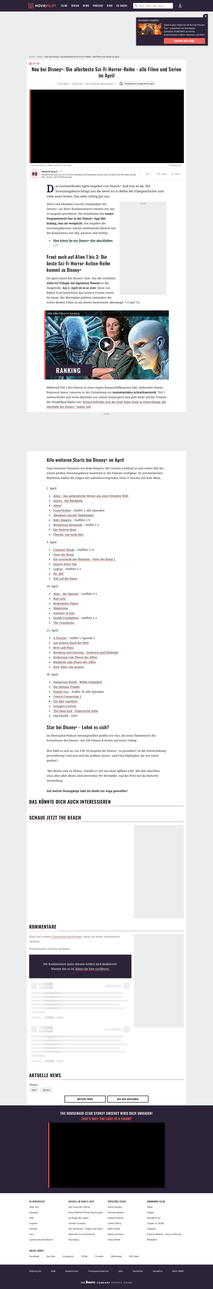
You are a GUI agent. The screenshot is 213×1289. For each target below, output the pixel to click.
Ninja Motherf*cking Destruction (85, 1212)
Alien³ (57, 505)
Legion (58, 569)
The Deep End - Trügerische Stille (75, 711)
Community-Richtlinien (66, 936)
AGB (53, 1271)
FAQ (31, 1217)
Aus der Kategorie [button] (128, 1099)
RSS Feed (134, 1256)
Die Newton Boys (64, 530)
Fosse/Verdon (62, 510)
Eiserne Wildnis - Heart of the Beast (165, 1234)
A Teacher (60, 638)
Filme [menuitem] (64, 5)
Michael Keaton (116, 1212)
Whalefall (152, 1239)
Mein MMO (178, 1271)
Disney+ (46, 1090)
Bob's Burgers (62, 520)
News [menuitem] (86, 5)
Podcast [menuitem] (98, 5)
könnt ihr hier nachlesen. (92, 969)
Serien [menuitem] (75, 5)
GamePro (157, 1271)
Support (33, 1223)
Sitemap (33, 1212)
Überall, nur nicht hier (68, 534)
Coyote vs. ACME (155, 1223)
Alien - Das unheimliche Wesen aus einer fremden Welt (90, 496)
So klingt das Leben (78, 1217)
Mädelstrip (60, 608)
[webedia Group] (106, 1283)
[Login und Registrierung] (180, 6)
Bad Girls (59, 598)
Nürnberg (73, 1239)
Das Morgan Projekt (66, 687)
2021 (34, 1090)
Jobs (121, 1271)
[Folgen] (60, 171)
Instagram (68, 1256)
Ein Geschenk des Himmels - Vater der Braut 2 (84, 559)
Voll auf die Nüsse (65, 578)
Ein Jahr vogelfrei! (65, 701)
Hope (149, 1206)
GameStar (138, 1271)
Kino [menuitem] (110, 5)
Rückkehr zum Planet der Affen (74, 662)
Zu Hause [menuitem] (121, 5)
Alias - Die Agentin (66, 594)
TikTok (84, 1256)
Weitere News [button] (85, 1099)
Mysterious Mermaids (67, 525)
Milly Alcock (114, 1228)
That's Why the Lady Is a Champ (106, 1118)
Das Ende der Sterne (79, 1206)
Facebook (34, 1256)
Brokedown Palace (65, 603)
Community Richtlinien (41, 1239)
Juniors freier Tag (65, 564)
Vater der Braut (63, 554)
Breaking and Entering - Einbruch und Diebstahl (85, 652)
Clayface (151, 1228)
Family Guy (61, 692)
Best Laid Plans (63, 647)
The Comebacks (63, 623)
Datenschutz (71, 1271)
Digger (150, 1212)
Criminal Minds (63, 550)
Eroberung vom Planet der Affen (75, 657)
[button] (162, 174)
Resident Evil (153, 1217)
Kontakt (33, 1228)
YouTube (50, 1256)
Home (32, 56)
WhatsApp (116, 1256)
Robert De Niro (115, 1234)
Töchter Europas (76, 1223)
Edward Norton (116, 1217)
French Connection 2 (67, 696)
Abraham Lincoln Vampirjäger (73, 515)
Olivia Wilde (114, 1239)
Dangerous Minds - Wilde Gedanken (77, 682)
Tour (31, 1234)
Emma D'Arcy (114, 1223)
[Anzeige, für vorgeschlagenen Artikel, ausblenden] (205, 16)
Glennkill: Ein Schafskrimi (81, 1234)
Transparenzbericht (98, 1271)
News (39, 56)
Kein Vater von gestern (68, 667)
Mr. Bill (58, 574)
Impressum (35, 1271)
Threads (99, 1256)
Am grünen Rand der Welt (71, 643)
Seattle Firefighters (66, 618)
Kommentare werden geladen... (50, 949)
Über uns (34, 1206)
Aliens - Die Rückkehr (68, 501)
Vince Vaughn (115, 1206)
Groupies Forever (64, 706)
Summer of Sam (64, 613)
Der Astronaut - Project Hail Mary (85, 1228)
